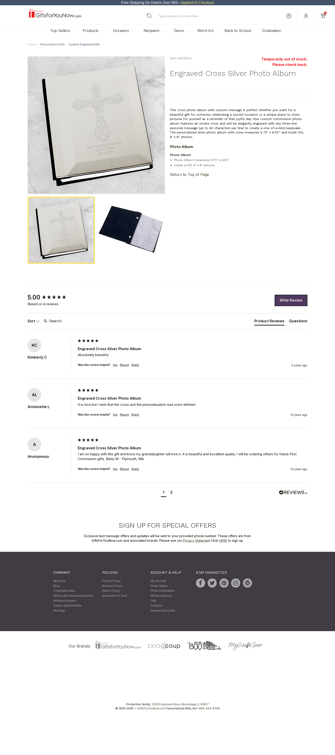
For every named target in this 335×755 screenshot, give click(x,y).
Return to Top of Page (189, 174)
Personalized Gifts (52, 44)
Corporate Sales (64, 591)
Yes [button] (115, 365)
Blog (56, 586)
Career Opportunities (67, 605)
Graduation (271, 30)
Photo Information (163, 591)
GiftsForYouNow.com (151, 708)
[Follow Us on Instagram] (235, 583)
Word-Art (205, 30)
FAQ (153, 600)
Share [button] (135, 365)
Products (90, 30)
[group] (51, 297)
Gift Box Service (161, 595)
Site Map (59, 610)
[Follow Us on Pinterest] (224, 583)
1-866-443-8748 (208, 708)
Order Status (159, 586)
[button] (163, 493)
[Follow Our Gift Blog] (247, 583)
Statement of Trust (114, 595)
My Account (158, 581)
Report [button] (124, 365)
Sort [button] (32, 321)
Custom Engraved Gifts (84, 44)
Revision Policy (112, 586)
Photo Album (181, 147)
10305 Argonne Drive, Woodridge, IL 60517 (180, 704)
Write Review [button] (291, 300)
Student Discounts (163, 610)
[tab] (269, 322)
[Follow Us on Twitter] (212, 583)
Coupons (157, 605)
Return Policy (111, 591)
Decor (179, 30)
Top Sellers (60, 30)
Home (32, 44)
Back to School (237, 30)
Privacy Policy (111, 581)
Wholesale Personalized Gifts (73, 595)
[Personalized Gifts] (54, 16)
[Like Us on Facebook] (200, 583)
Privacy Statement (196, 540)
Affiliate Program (64, 600)
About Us (59, 581)
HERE (223, 540)
